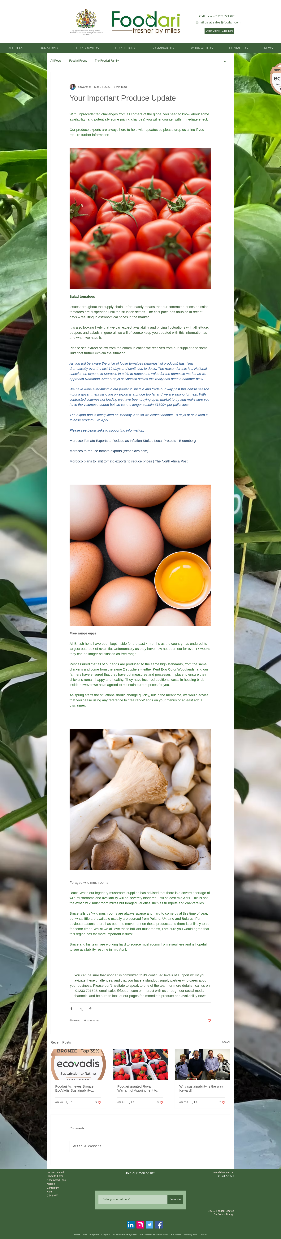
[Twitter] (149, 1225)
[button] (225, 60)
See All (226, 1041)
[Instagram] (140, 1225)
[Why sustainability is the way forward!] (202, 1064)
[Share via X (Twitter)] (81, 1009)
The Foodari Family (107, 60)
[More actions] (208, 86)
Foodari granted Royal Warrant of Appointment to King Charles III (137, 1089)
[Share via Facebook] (71, 1009)
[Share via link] (90, 1009)
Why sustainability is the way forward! (201, 1088)
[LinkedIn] (131, 1225)
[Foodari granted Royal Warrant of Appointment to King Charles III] (140, 1064)
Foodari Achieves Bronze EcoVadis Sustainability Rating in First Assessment (75, 1089)
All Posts (56, 60)
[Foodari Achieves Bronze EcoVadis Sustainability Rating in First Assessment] (78, 1064)
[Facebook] (159, 1225)
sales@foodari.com (226, 22)
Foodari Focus (78, 60)
